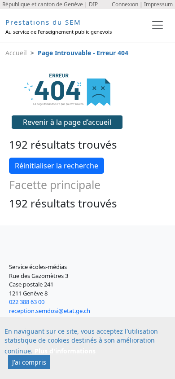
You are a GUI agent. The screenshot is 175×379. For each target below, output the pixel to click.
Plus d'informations (65, 351)
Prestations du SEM (43, 22)
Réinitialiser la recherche (56, 166)
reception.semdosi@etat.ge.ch (49, 311)
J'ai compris (29, 362)
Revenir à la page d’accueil (67, 122)
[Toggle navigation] (157, 25)
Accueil (16, 52)
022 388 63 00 (26, 302)
